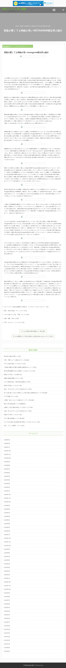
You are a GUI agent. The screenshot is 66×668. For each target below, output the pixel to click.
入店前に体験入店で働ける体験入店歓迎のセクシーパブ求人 (20, 367)
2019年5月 (7, 651)
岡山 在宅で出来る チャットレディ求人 (15, 310)
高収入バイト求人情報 (14, 8)
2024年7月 (7, 513)
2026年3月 (7, 440)
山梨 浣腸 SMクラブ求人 (11, 318)
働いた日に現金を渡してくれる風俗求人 (15, 403)
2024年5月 (7, 520)
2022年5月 (7, 607)
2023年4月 (7, 567)
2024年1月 (7, 534)
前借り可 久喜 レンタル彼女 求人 (13, 374)
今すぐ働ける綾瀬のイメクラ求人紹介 (14, 418)
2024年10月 (7, 502)
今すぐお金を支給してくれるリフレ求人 (15, 363)
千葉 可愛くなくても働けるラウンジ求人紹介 (16, 360)
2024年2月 (7, 531)
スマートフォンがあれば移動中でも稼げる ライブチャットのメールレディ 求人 (26, 307)
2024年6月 (7, 516)
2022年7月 (7, 600)
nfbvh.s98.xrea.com (21, 46)
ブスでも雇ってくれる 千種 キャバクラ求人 (16, 314)
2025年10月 (7, 458)
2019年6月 (7, 647)
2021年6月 (7, 626)
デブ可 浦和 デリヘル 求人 (11, 396)
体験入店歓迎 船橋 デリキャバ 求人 (13, 378)
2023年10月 (7, 545)
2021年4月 (7, 633)
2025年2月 (7, 487)
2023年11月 (7, 542)
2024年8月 (7, 509)
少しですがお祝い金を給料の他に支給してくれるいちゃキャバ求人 (22, 422)
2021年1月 (7, 644)
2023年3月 (7, 571)
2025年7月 (7, 469)
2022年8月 (7, 596)
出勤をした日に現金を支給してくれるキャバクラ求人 (18, 407)
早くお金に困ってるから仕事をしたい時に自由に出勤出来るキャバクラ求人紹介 (25, 393)
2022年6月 (7, 604)
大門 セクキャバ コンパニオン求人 (14, 322)
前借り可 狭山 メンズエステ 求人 (13, 385)
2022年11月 (7, 585)
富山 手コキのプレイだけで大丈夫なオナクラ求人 (18, 389)
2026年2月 (7, 443)
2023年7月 (7, 556)
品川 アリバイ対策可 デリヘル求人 (14, 425)
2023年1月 (7, 578)
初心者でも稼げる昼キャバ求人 (12, 356)
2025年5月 (7, 476)
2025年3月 (7, 483)
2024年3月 (7, 527)
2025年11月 (7, 454)
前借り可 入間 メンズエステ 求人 (13, 414)
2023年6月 (7, 560)
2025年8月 (7, 465)
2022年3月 (7, 615)
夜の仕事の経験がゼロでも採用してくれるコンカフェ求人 (19, 371)
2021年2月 (7, 640)
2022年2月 (7, 618)
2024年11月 (7, 498)
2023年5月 (7, 564)
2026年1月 (7, 447)
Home (16, 26)
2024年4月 (7, 523)
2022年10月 (7, 589)
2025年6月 (7, 472)
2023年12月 (7, 538)
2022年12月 (7, 582)
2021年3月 (7, 636)
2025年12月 (7, 451)
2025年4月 (7, 480)
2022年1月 (7, 622)
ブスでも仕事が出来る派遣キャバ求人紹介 (33, 331)
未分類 (21, 26)
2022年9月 (7, 593)
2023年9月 (7, 549)
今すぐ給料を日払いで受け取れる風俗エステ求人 (17, 382)
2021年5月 (7, 629)
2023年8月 (7, 553)
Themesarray (38, 665)
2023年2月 (7, 574)
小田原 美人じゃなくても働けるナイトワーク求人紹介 (19, 400)
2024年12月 (7, 494)
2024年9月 (7, 505)
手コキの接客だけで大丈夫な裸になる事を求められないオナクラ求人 (33, 336)
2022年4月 (7, 611)
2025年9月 (7, 461)
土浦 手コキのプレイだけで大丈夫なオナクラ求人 (18, 411)
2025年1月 (7, 491)
